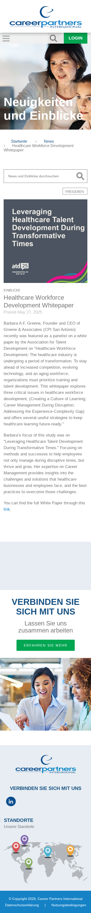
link (7, 509)
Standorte (18, 820)
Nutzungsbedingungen (68, 905)
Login (76, 38)
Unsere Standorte (19, 827)
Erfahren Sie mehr (45, 645)
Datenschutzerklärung (22, 905)
